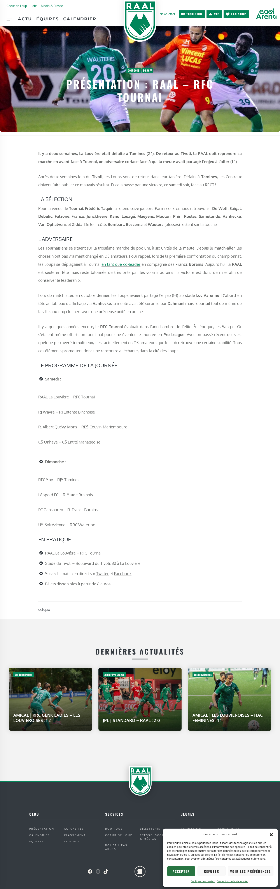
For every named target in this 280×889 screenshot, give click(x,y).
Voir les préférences (250, 871)
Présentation (41, 828)
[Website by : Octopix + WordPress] (140, 871)
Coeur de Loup (17, 6)
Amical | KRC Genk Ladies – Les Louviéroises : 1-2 (46, 718)
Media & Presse (52, 6)
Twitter (102, 573)
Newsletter (167, 14)
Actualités (74, 828)
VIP (216, 14)
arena (266, 13)
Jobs (34, 6)
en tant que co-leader (121, 264)
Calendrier (79, 18)
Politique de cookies (203, 881)
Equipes (36, 841)
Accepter (181, 871)
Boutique (114, 828)
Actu (25, 18)
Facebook (122, 573)
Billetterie (150, 828)
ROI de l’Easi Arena (117, 846)
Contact (72, 841)
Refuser (211, 871)
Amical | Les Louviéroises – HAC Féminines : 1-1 (227, 718)
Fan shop (238, 14)
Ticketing (194, 14)
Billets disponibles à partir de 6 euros (77, 583)
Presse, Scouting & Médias (156, 836)
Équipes (47, 18)
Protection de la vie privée (232, 881)
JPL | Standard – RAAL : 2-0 (131, 720)
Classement (75, 835)
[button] (271, 834)
